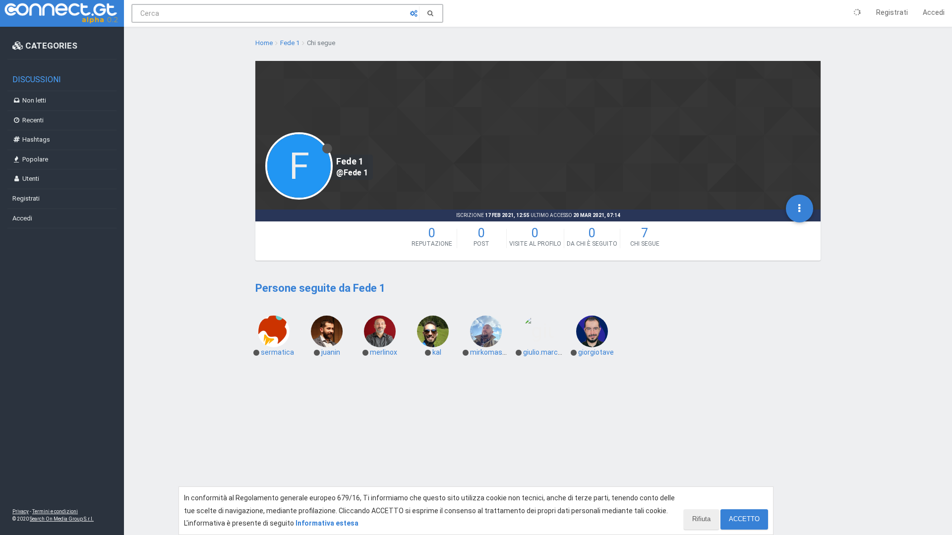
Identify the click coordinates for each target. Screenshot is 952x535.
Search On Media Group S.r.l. (62, 519)
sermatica (277, 352)
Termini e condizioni (55, 511)
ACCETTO (744, 519)
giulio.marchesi (547, 352)
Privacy (20, 511)
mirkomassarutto (498, 352)
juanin (330, 352)
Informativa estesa (327, 523)
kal (436, 352)
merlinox (383, 352)
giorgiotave (596, 352)
